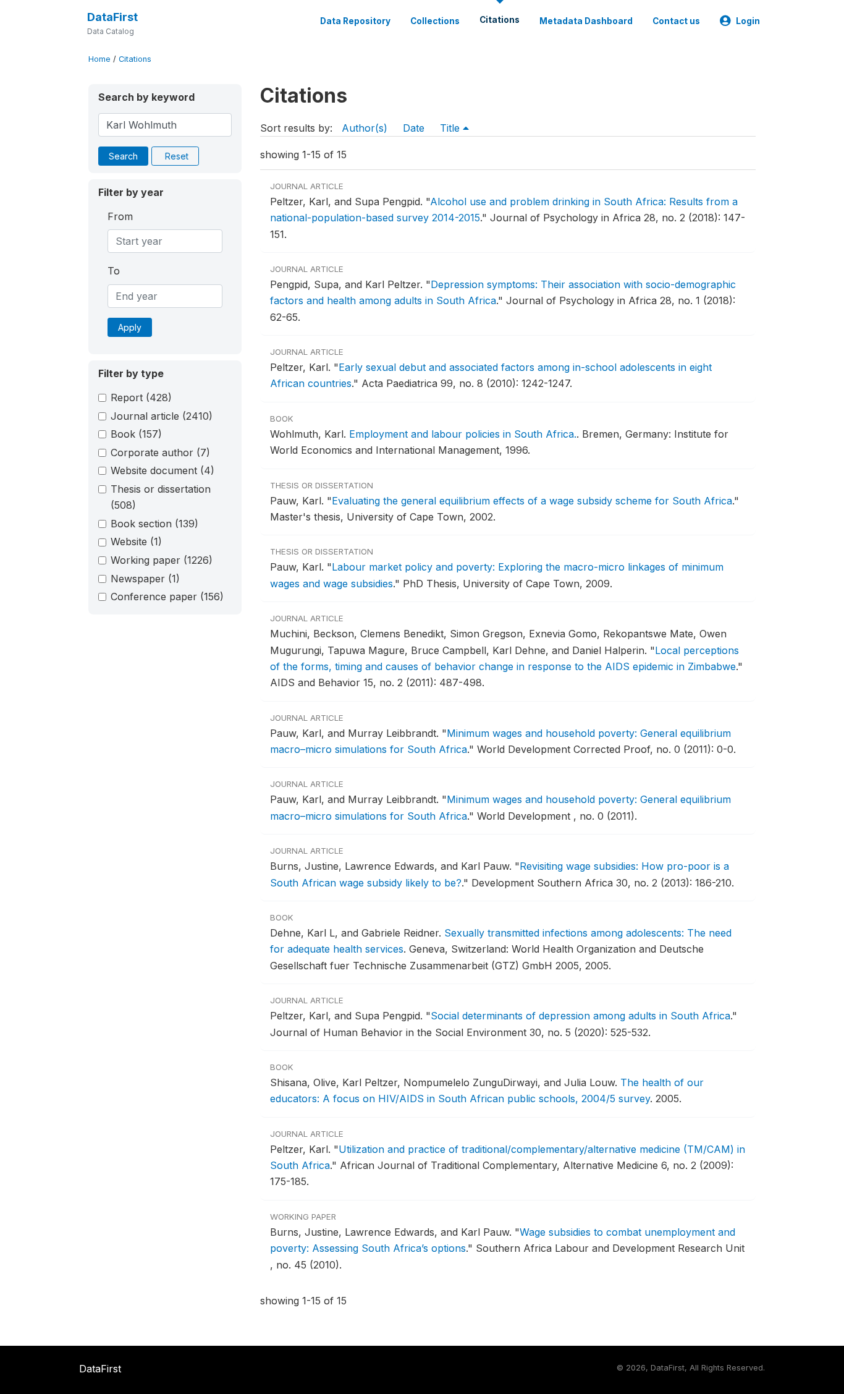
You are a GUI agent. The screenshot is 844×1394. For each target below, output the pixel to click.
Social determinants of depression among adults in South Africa (580, 1015)
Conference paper (167, 596)
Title (451, 128)
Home (99, 59)
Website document (162, 470)
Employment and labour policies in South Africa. (462, 434)
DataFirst (112, 17)
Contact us (676, 21)
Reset (176, 156)
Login (748, 21)
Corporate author (160, 452)
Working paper (162, 560)
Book (136, 434)
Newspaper (145, 578)
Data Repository (355, 21)
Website (136, 541)
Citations (499, 20)
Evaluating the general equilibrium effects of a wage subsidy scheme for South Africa (532, 501)
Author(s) (364, 128)
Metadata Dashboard (586, 21)
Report (141, 397)
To (114, 271)
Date (413, 128)
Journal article (162, 416)
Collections (435, 21)
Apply (129, 327)
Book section (154, 523)
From (120, 216)
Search (123, 156)
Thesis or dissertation (161, 497)
